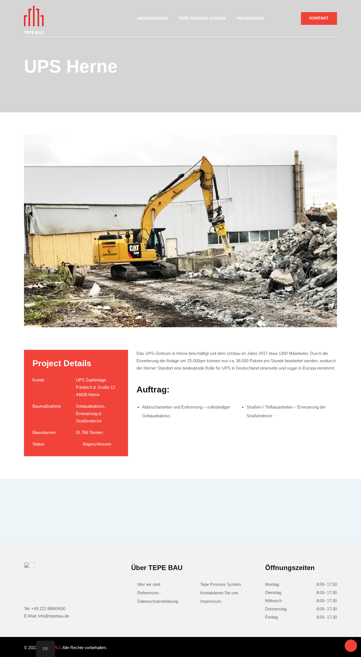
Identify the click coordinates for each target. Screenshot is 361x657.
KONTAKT (319, 18)
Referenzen (250, 18)
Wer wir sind (148, 584)
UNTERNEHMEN (152, 18)
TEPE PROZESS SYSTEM (202, 18)
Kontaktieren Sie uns (219, 592)
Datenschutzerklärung (157, 601)
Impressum (210, 601)
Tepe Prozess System (220, 584)
